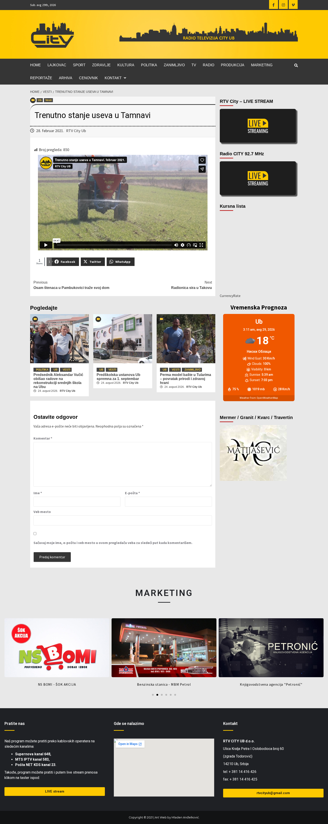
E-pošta (132, 493)
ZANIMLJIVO (174, 65)
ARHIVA (65, 78)
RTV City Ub (76, 130)
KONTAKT (113, 78)
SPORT (79, 65)
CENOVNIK (88, 78)
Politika (42, 369)
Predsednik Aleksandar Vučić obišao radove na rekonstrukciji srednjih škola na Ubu (58, 381)
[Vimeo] (293, 4)
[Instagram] (283, 4)
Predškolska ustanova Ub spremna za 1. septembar (118, 377)
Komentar (42, 438)
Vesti (48, 100)
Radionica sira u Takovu (191, 285)
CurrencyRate (230, 295)
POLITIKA (149, 65)
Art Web (161, 817)
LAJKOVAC (57, 65)
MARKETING (261, 65)
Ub (40, 100)
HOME (35, 65)
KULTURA (125, 65)
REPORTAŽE (41, 78)
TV (193, 65)
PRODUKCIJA (232, 65)
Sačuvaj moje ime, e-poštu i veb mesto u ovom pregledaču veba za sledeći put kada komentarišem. (112, 542)
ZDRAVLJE (101, 65)
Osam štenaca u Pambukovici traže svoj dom (71, 285)
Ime (37, 493)
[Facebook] (273, 4)
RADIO (208, 65)
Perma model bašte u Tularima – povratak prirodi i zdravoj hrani (185, 379)
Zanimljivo (193, 369)
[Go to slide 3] (162, 695)
